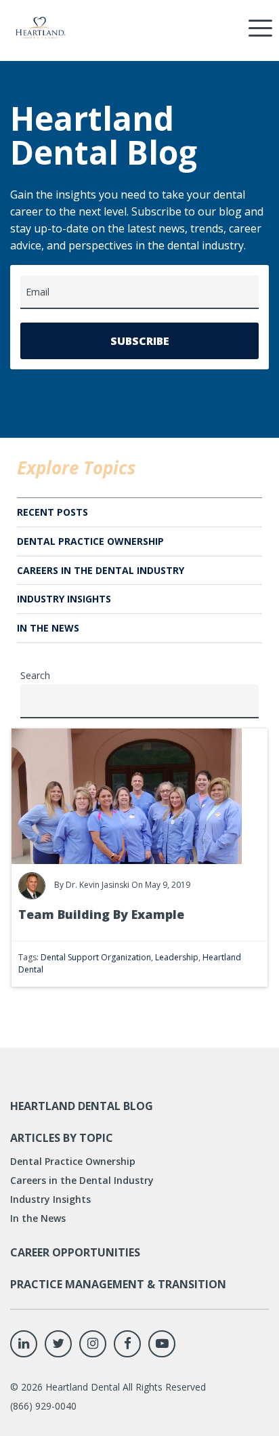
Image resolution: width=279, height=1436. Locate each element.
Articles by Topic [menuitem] (61, 1137)
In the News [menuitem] (38, 1218)
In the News (48, 627)
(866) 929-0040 (43, 1405)
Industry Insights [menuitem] (50, 1199)
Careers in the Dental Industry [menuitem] (82, 1180)
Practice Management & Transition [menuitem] (118, 1284)
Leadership (176, 957)
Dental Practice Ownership (90, 541)
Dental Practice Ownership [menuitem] (72, 1161)
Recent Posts (52, 512)
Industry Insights (64, 598)
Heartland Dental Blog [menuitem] (81, 1106)
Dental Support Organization (96, 957)
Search (35, 675)
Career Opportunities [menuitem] (75, 1252)
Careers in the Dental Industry (100, 570)
